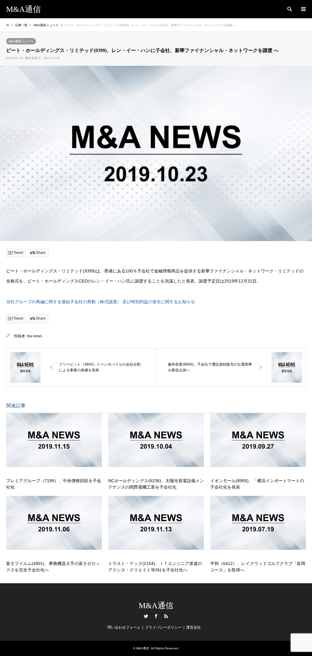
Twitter (146, 616)
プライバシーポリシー (163, 627)
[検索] (289, 9)
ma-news (34, 336)
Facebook (156, 616)
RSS (166, 616)
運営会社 (193, 627)
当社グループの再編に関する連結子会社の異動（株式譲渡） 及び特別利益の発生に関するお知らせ (100, 301)
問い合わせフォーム (124, 627)
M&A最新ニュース (21, 41)
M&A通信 (156, 605)
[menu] (303, 9)
